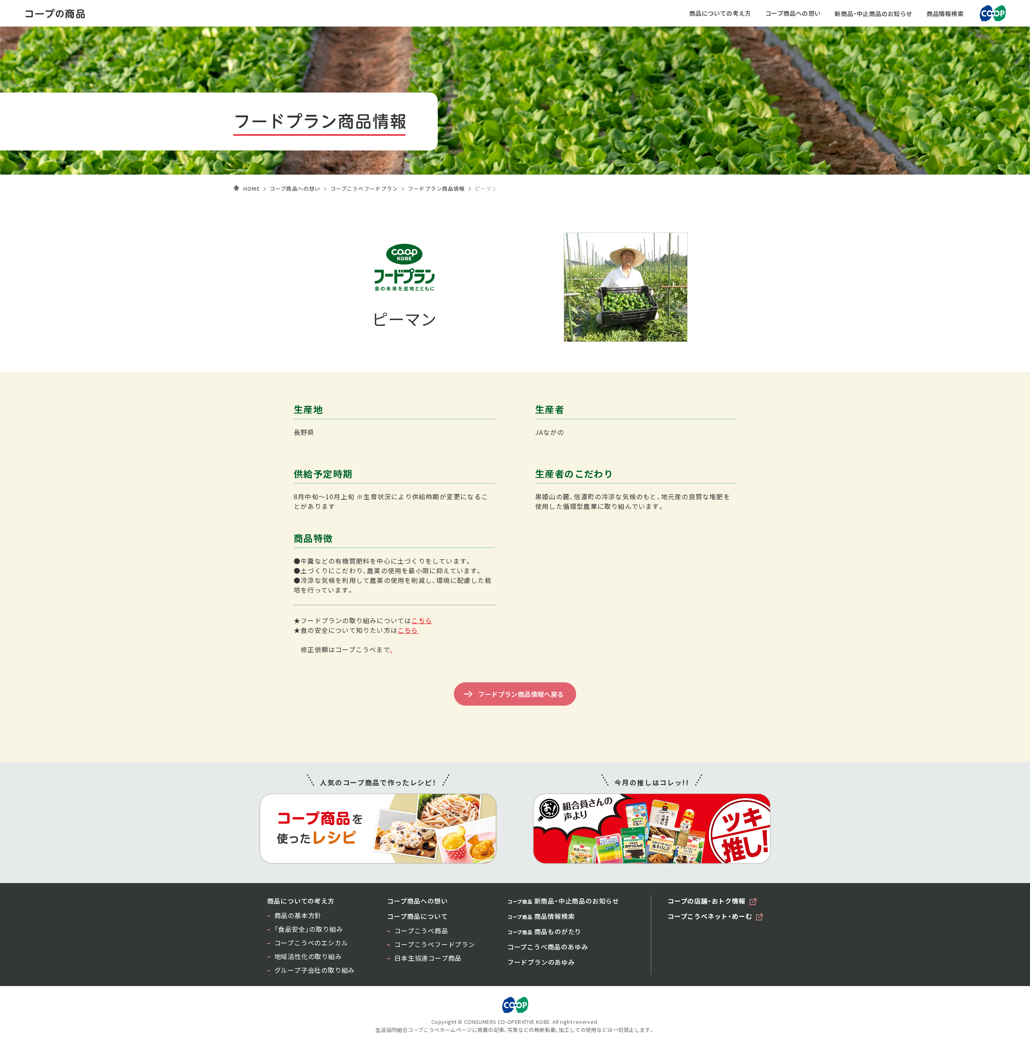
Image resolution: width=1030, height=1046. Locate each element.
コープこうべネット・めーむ (709, 916)
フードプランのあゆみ (541, 962)
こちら (421, 620)
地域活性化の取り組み (308, 956)
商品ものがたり (544, 931)
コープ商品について (417, 916)
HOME (251, 188)
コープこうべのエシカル (311, 942)
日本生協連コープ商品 (427, 958)
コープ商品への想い (793, 13)
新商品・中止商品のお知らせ (873, 13)
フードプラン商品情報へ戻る (521, 694)
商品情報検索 (945, 13)
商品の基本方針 (298, 915)
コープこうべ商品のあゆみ (547, 946)
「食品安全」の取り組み (308, 929)
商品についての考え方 (720, 13)
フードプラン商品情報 (436, 188)
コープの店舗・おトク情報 (706, 901)
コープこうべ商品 (421, 930)
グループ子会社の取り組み (314, 970)
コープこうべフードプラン (364, 188)
